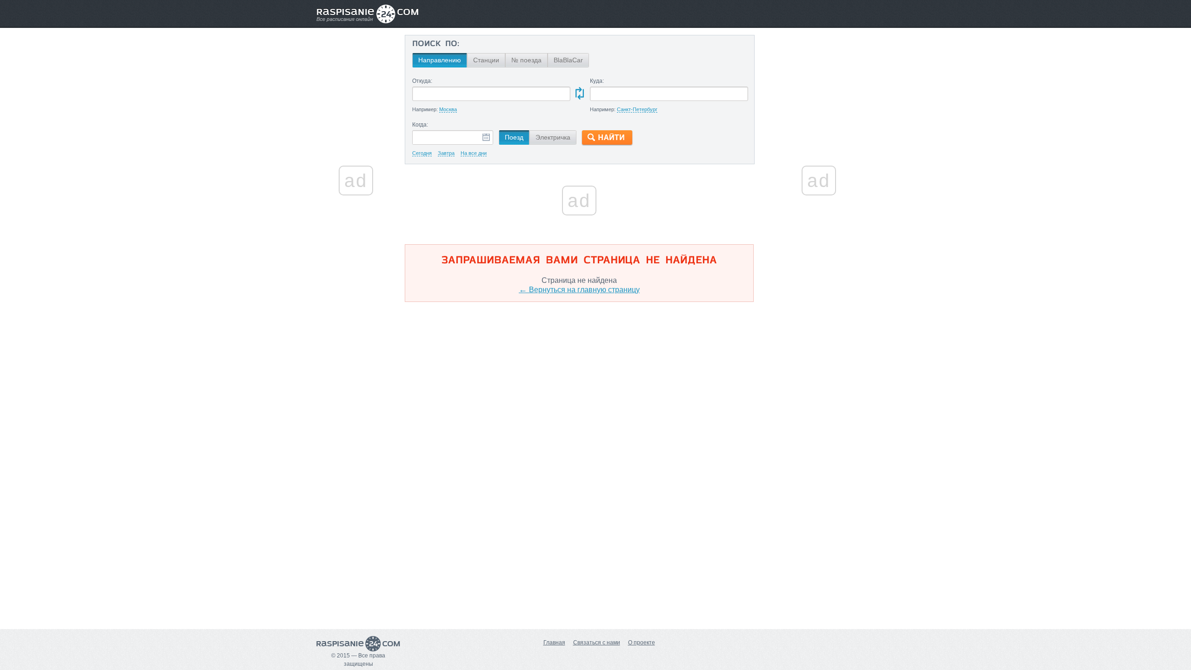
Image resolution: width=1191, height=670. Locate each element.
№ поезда (526, 60)
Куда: (597, 81)
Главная (554, 642)
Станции (486, 60)
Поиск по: (435, 44)
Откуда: (422, 81)
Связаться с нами (596, 642)
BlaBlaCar (568, 60)
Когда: (420, 124)
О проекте (641, 642)
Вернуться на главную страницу (579, 290)
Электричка (552, 137)
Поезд (514, 137)
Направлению (439, 60)
